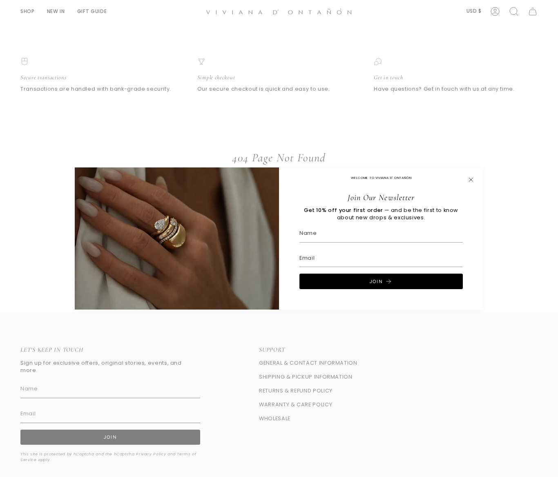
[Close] (471, 180)
